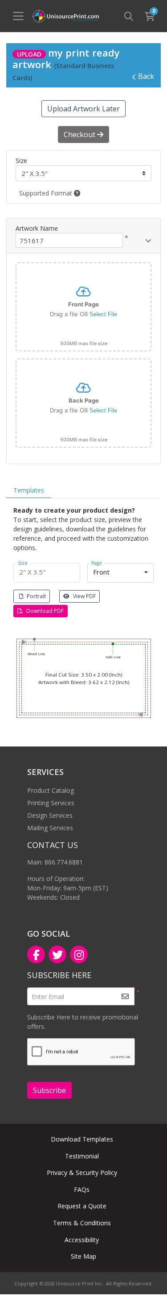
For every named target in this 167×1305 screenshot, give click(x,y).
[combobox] (120, 573)
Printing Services (50, 803)
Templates (28, 490)
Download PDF (45, 611)
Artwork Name (37, 228)
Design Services (50, 815)
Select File (103, 314)
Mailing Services (50, 828)
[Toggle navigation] (18, 16)
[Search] (128, 16)
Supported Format (46, 193)
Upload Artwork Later (83, 109)
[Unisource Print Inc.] (65, 16)
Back (146, 76)
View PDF (84, 596)
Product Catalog (50, 790)
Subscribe (49, 1090)
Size (21, 160)
